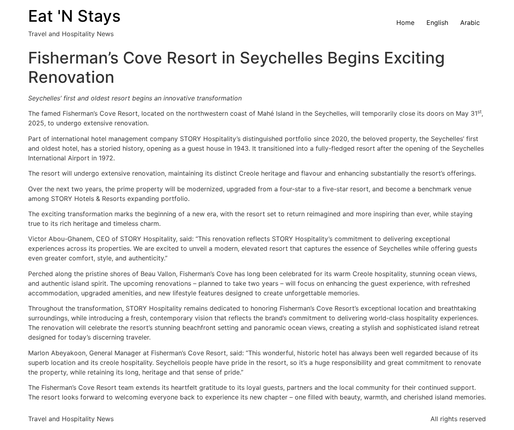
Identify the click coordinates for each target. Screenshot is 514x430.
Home (405, 22)
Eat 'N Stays (74, 16)
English (437, 22)
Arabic (470, 22)
